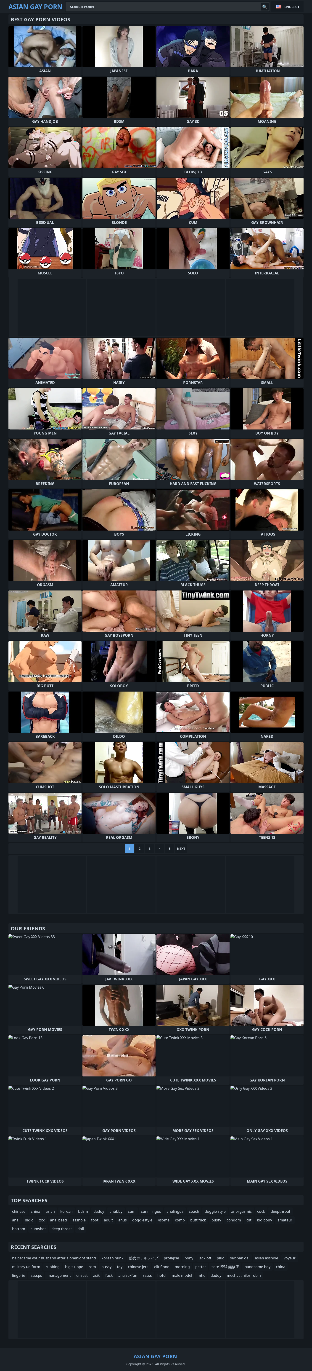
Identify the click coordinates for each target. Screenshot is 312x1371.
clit (248, 1220)
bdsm (83, 1211)
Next (181, 848)
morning (182, 1266)
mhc (201, 1275)
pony (189, 1258)
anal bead (58, 1220)
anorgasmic (241, 1211)
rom (92, 1266)
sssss (147, 1275)
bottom (18, 1228)
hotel (161, 1275)
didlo (29, 1220)
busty (216, 1220)
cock (261, 1211)
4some (163, 1220)
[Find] (265, 7)
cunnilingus (151, 1211)
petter (200, 1266)
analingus (175, 1211)
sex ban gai (239, 1258)
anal (15, 1220)
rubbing (53, 1266)
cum (131, 1211)
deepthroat (280, 1211)
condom (234, 1220)
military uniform (26, 1266)
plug (221, 1258)
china (35, 1211)
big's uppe (74, 1266)
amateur (285, 1220)
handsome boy (257, 1266)
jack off (205, 1258)
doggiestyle (142, 1220)
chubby (116, 1211)
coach (194, 1211)
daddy (98, 1211)
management (59, 1275)
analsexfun (127, 1275)
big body (264, 1220)
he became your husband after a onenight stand (54, 1258)
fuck (109, 1275)
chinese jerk (138, 1266)
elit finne (161, 1266)
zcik (96, 1275)
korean (66, 1211)
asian (50, 1211)
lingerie (18, 1275)
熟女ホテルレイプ (143, 1258)
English (291, 6)
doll (80, 1228)
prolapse (171, 1258)
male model (182, 1275)
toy (119, 1266)
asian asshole (266, 1258)
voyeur (290, 1258)
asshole (79, 1220)
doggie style (215, 1211)
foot (94, 1220)
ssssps (36, 1275)
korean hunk (112, 1258)
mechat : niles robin (244, 1275)
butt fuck (198, 1220)
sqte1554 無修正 (225, 1266)
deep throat (61, 1228)
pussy (106, 1266)
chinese (18, 1211)
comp (180, 1220)
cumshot (38, 1228)
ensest (82, 1275)
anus (122, 1220)
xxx (42, 1220)
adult (108, 1220)
